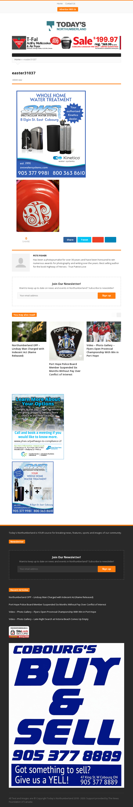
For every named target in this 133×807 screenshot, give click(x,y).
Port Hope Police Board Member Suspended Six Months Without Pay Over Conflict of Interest (65, 369)
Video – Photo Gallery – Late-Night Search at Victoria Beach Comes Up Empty (48, 619)
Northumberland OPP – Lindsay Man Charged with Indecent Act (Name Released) (28, 350)
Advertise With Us (67, 9)
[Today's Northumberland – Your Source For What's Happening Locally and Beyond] (66, 26)
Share (70, 239)
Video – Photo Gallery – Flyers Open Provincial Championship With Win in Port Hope (103, 350)
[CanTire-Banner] (66, 42)
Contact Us (70, 3)
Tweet (84, 239)
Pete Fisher (40, 255)
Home (60, 3)
